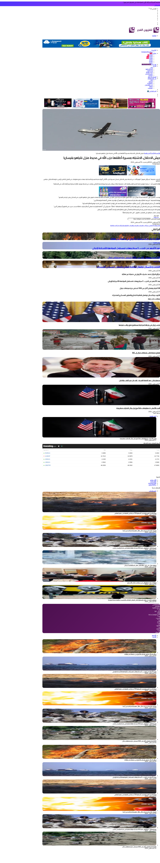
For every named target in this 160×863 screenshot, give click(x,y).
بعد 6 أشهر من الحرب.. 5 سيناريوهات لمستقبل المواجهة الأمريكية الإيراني (126, 248)
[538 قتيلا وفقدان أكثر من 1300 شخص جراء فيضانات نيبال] (99, 739)
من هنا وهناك (152, 78)
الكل (151, 67)
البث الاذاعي (151, 91)
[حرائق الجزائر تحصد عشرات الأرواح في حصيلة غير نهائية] (99, 652)
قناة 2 (149, 58)
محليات (150, 75)
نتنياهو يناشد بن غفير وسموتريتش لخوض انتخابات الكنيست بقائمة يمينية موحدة (132, 600)
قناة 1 (150, 55)
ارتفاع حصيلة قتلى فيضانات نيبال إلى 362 (146, 353)
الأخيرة (154, 637)
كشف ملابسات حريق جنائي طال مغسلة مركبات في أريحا (139, 530)
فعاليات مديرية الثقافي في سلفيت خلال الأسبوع (141, 582)
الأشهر (154, 635)
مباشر (153, 53)
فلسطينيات (149, 74)
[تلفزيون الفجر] (135, 32)
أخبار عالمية (149, 72)
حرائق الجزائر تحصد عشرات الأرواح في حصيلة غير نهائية (135, 239)
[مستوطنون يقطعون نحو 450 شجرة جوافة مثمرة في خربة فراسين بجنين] (99, 546)
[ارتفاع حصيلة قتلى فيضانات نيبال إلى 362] (101, 349)
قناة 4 (151, 61)
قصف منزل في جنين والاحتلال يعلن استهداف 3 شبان (140, 565)
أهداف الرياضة (152, 77)
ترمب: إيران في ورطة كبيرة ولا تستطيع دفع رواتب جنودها (139, 325)
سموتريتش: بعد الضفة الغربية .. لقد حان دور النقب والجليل (139, 380)
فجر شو (149, 64)
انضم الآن (157, 5)
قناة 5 (151, 63)
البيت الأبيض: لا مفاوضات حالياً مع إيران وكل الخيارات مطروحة (138, 408)
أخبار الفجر (150, 70)
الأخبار (154, 66)
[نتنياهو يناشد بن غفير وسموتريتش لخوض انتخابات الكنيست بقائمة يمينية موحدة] (99, 598)
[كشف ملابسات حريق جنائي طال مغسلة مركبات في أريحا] (99, 529)
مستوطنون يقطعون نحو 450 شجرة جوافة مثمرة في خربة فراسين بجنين (134, 548)
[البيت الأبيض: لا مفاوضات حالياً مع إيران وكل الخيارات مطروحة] (101, 404)
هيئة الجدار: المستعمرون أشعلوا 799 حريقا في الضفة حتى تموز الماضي (135, 513)
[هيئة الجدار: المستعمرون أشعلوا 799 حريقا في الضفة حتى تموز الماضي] (99, 687)
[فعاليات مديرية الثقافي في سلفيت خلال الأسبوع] (99, 581)
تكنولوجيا (150, 83)
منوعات (150, 88)
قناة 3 (151, 59)
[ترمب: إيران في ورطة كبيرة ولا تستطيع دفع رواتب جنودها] (101, 321)
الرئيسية (153, 50)
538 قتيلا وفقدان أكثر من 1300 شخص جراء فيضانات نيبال (134, 257)
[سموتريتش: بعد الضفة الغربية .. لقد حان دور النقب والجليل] (101, 377)
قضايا (151, 86)
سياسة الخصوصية (147, 52)
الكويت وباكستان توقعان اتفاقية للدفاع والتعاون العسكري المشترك (128, 267)
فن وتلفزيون (149, 85)
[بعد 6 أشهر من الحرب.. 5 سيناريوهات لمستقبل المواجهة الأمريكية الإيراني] (99, 670)
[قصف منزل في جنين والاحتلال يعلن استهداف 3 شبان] (99, 564)
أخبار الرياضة (149, 69)
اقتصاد (151, 82)
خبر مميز (156, 217)
